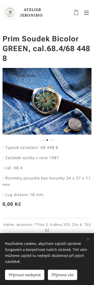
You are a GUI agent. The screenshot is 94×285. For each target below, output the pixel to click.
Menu (86, 13)
